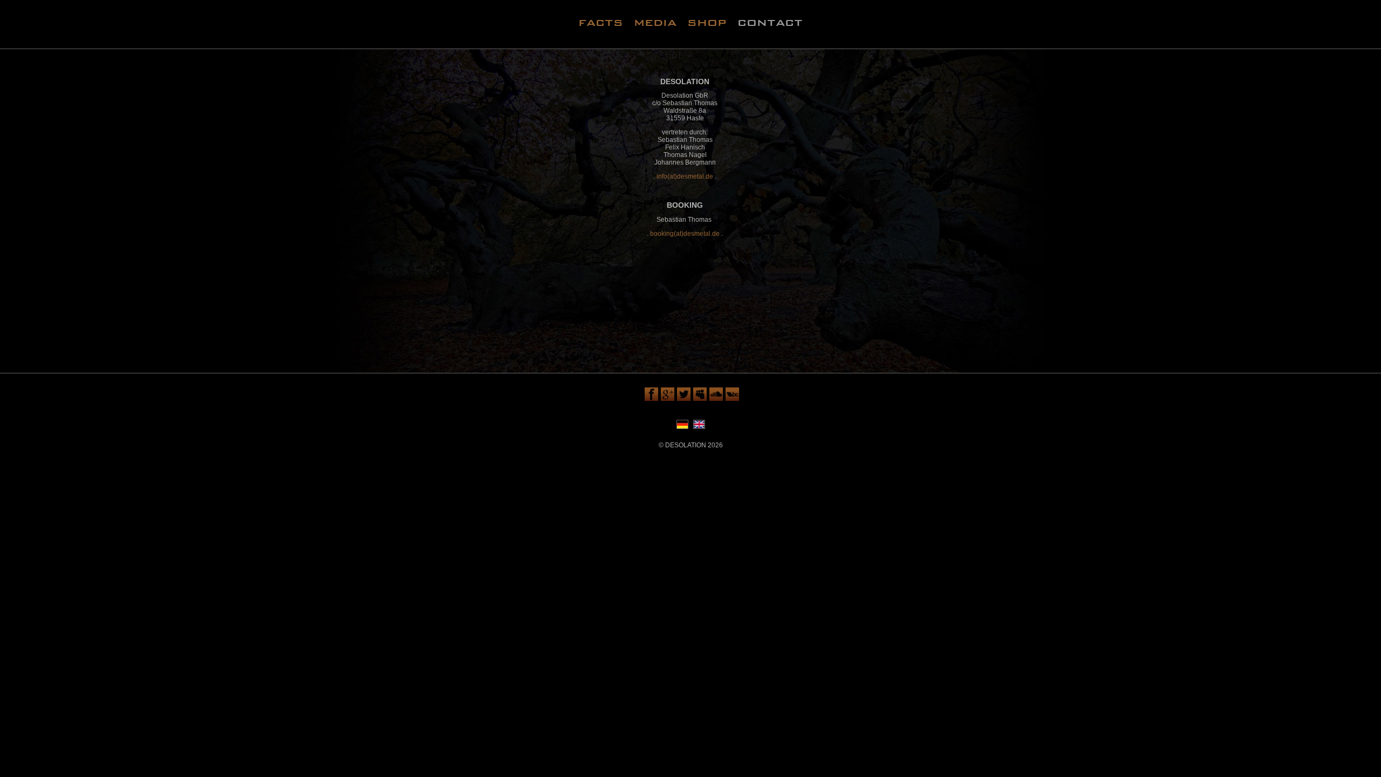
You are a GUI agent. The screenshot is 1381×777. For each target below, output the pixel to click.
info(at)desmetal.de (685, 176)
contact (770, 22)
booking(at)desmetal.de (685, 233)
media (655, 22)
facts (600, 22)
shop (707, 22)
